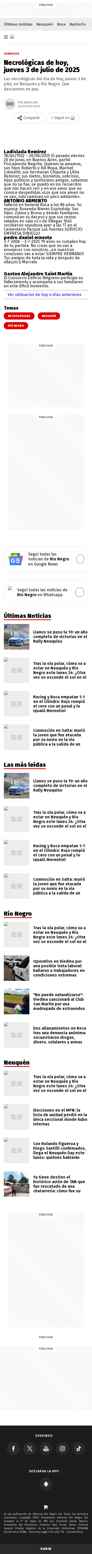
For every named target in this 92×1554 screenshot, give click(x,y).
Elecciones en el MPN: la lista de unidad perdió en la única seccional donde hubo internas (60, 1117)
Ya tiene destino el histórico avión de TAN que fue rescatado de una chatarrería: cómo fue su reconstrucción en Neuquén (60, 1186)
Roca (61, 24)
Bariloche (78, 24)
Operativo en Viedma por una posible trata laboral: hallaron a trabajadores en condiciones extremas (59, 968)
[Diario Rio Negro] (46, 1507)
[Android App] (46, 1484)
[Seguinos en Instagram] (62, 1448)
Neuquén (44, 24)
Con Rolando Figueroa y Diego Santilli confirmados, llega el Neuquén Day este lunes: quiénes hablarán (59, 1150)
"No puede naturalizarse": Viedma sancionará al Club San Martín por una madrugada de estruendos (59, 1001)
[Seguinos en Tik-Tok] (78, 1448)
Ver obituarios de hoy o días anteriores (45, 294)
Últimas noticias (18, 24)
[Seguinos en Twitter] (29, 1448)
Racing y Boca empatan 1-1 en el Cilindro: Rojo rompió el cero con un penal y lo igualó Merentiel (59, 703)
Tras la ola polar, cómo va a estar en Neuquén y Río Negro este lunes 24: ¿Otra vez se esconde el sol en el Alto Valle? (59, 672)
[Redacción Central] (10, 104)
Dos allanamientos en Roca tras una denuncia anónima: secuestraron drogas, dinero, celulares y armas (59, 1035)
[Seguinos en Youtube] (46, 1448)
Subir (46, 1549)
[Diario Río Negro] (12, 36)
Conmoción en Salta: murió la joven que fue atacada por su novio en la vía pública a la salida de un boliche (59, 739)
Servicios (11, 53)
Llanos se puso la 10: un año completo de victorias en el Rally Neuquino (60, 637)
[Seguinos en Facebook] (13, 1448)
